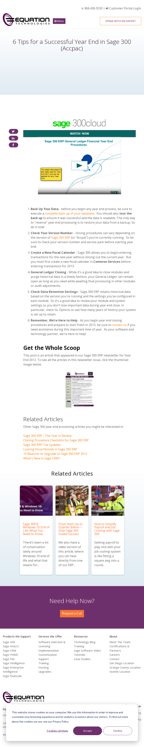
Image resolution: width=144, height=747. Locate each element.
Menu (60, 21)
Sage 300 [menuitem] (9, 642)
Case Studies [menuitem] (82, 659)
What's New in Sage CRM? (41, 458)
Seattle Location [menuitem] (120, 671)
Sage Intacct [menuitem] (11, 646)
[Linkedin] (13, 138)
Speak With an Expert (120, 21)
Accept (87, 730)
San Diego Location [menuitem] (122, 663)
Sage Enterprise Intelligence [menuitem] (13, 670)
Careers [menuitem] (115, 654)
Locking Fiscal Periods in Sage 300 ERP (50, 449)
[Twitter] (13, 131)
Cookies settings (57, 730)
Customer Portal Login (124, 8)
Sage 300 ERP (60, 237)
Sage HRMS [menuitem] (10, 654)
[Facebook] (13, 144)
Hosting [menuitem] (43, 667)
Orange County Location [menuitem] (125, 667)
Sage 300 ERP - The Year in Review (47, 436)
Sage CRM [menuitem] (9, 650)
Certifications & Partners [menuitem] (119, 648)
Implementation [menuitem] (48, 650)
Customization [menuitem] (47, 654)
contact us (119, 325)
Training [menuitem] (43, 663)
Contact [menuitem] (114, 659)
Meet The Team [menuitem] (120, 642)
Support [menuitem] (43, 659)
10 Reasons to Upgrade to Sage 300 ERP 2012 (55, 454)
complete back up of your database (69, 213)
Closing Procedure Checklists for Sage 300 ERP (56, 440)
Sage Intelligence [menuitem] (14, 663)
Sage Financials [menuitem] (12, 676)
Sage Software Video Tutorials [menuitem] (87, 653)
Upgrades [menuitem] (44, 671)
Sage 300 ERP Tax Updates (42, 445)
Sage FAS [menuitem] (9, 659)
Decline (117, 730)
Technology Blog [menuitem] (84, 642)
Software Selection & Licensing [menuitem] (51, 644)
